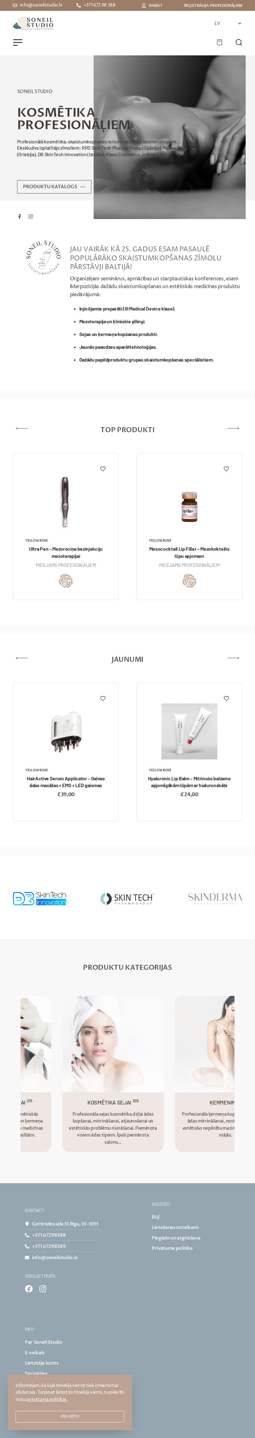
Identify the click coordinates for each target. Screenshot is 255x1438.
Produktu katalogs (50, 187)
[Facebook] (29, 1289)
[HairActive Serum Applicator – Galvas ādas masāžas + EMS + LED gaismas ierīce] (65, 731)
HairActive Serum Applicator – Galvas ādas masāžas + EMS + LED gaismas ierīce (65, 782)
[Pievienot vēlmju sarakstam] (103, 469)
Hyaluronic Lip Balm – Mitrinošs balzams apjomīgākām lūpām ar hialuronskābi (189, 781)
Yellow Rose (37, 540)
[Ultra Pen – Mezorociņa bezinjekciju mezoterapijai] (65, 502)
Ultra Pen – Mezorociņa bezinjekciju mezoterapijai (66, 552)
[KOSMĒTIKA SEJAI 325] (94, 1043)
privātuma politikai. (47, 1400)
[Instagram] (43, 1289)
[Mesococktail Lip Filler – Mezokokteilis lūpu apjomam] (189, 502)
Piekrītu (70, 1416)
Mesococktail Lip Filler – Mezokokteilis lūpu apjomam (189, 552)
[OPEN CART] (219, 42)
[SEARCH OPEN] (238, 42)
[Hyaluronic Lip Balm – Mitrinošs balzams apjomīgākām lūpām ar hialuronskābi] (189, 731)
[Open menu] (18, 42)
